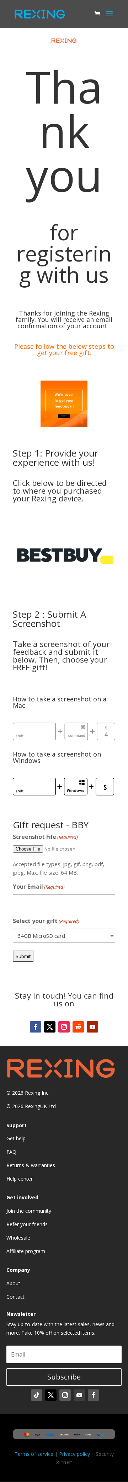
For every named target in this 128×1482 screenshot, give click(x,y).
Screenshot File (45, 837)
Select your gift (46, 921)
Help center (19, 1178)
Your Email (39, 886)
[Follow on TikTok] (36, 1395)
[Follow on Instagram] (64, 1027)
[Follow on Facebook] (35, 1027)
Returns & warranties (30, 1165)
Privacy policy (74, 1454)
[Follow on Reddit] (78, 1027)
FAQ (11, 1151)
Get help (16, 1138)
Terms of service (34, 1454)
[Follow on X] (49, 1027)
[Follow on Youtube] (92, 1027)
